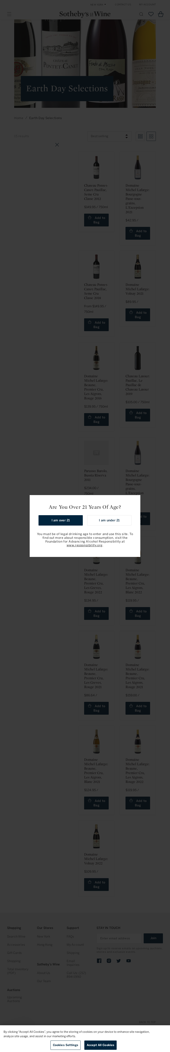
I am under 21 (109, 520)
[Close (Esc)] (135, 500)
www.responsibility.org (84, 545)
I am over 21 (61, 520)
